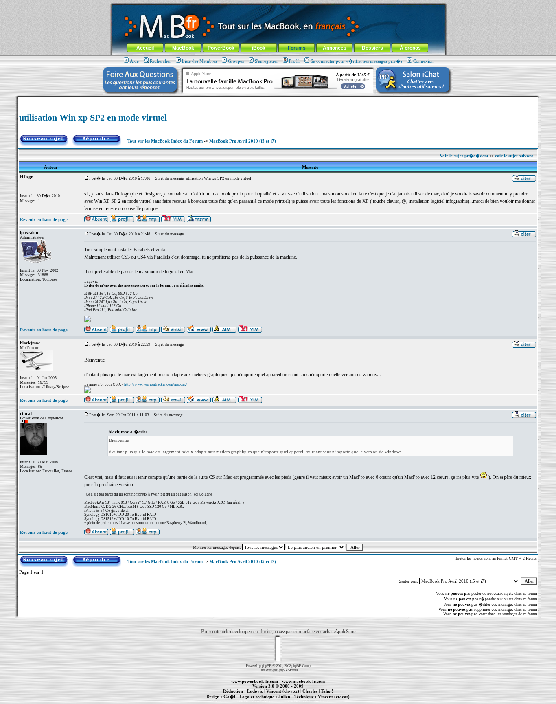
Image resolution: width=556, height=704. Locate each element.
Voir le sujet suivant (513, 155)
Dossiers (372, 48)
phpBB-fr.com (288, 670)
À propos (410, 48)
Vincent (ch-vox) (282, 691)
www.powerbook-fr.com (254, 681)
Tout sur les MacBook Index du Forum (165, 140)
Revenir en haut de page (44, 219)
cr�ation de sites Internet (331, 701)
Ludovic (255, 691)
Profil (294, 61)
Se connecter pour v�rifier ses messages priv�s (356, 61)
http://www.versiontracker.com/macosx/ (155, 384)
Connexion (423, 61)
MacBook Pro (249, 701)
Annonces (334, 48)
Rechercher (160, 61)
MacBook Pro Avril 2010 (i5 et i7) (242, 140)
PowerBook (221, 48)
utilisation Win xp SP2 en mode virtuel (93, 117)
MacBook (183, 48)
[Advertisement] (278, 100)
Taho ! (327, 691)
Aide (134, 61)
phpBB (266, 665)
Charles (309, 691)
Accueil (145, 48)
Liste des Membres (199, 61)
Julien (284, 696)
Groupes (236, 61)
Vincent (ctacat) (334, 696)
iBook (258, 48)
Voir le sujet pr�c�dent (464, 155)
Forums (297, 48)
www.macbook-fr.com (303, 681)
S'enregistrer (266, 61)
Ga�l (229, 696)
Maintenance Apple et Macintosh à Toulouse (291, 701)
